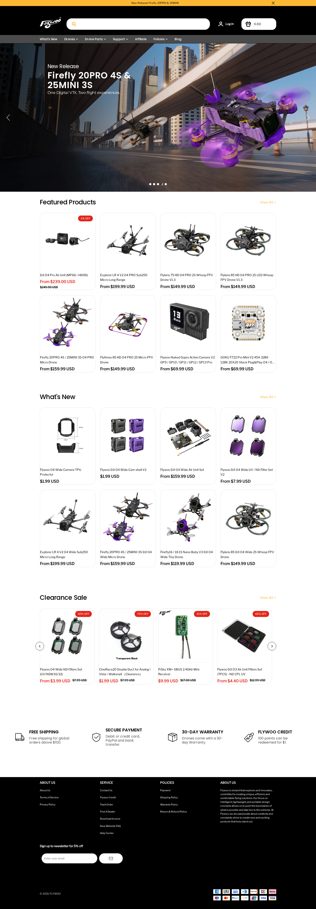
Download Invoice (110, 818)
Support (119, 39)
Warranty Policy (169, 804)
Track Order (106, 804)
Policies (158, 39)
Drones (69, 39)
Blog (178, 39)
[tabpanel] (158, 117)
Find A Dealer (107, 811)
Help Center (107, 833)
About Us (45, 790)
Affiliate (141, 39)
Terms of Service (49, 797)
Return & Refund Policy (173, 811)
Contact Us (106, 790)
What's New (48, 39)
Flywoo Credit (108, 797)
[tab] (150, 184)
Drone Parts (94, 39)
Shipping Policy (169, 797)
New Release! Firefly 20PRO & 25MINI (155, 3)
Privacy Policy (47, 804)
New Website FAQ (110, 826)
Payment (165, 790)
